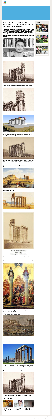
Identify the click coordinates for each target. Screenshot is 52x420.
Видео (42, 18)
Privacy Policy (43, 418)
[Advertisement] (26, 11)
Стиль (37, 18)
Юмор (4, 18)
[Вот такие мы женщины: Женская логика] (8, 403)
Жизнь (21, 18)
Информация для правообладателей (35, 418)
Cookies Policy (48, 418)
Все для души (4, 418)
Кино (26, 18)
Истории (10, 18)
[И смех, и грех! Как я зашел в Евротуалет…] (29, 403)
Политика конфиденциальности (19, 418)
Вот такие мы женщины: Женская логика (7, 409)
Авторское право (27, 418)
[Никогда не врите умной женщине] (18, 403)
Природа (31, 18)
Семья (15, 18)
